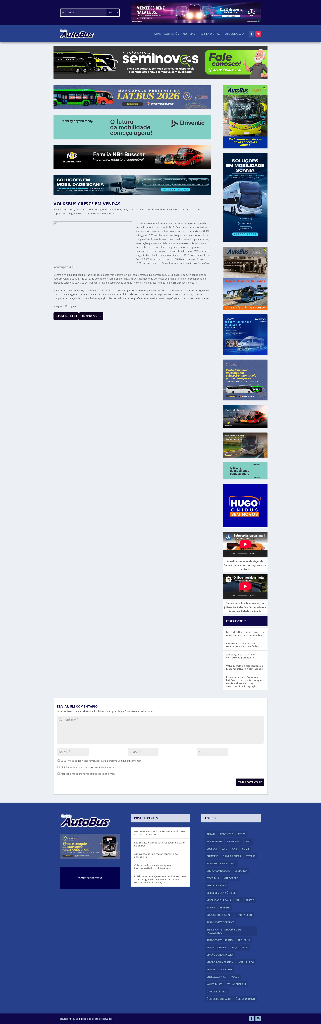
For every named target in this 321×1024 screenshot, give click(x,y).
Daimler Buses (232, 856)
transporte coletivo (220, 922)
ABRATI (211, 834)
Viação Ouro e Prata (220, 954)
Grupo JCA (240, 870)
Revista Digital (209, 34)
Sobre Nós (171, 34)
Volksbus (226, 969)
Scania (211, 907)
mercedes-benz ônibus (221, 892)
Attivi (241, 834)
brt (248, 841)
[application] (245, 544)
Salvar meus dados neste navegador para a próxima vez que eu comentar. (101, 760)
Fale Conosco (234, 34)
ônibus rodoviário (219, 998)
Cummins (212, 856)
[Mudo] (258, 553)
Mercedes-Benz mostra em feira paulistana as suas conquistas (245, 633)
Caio (224, 848)
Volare (211, 969)
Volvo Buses (214, 984)
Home (157, 34)
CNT (234, 848)
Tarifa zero (244, 914)
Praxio (250, 900)
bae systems (214, 841)
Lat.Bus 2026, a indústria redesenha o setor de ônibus (242, 645)
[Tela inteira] (263, 553)
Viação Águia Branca (220, 962)
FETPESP (250, 856)
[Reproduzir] (228, 553)
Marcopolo (231, 878)
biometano (234, 841)
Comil (245, 848)
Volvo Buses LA (236, 984)
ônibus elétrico (217, 991)
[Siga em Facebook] (251, 34)
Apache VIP (226, 834)
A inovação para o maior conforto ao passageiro (240, 656)
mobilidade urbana (219, 900)
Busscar (212, 848)
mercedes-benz (216, 885)
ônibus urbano (245, 998)
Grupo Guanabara (218, 870)
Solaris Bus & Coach (219, 914)
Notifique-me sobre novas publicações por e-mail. (88, 773)
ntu (238, 900)
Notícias (189, 34)
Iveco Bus (213, 878)
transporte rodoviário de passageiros (224, 931)
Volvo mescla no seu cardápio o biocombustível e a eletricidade (244, 667)
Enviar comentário (250, 782)
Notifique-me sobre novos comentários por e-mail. (88, 767)
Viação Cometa (216, 947)
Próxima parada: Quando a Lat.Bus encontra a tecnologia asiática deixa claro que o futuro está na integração (244, 681)
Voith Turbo (246, 962)
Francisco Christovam (221, 863)
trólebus (244, 940)
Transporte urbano (220, 940)
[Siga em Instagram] (258, 34)
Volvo (235, 976)
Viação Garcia (239, 947)
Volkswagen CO (217, 976)
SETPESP (225, 907)
